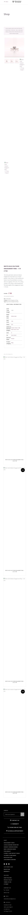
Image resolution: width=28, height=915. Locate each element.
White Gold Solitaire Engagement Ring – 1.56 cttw (14, 460)
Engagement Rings (9, 842)
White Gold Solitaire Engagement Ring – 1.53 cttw (14, 682)
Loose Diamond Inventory (11, 844)
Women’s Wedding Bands (11, 847)
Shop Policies (8, 877)
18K (12, 321)
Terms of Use (7, 882)
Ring (7, 301)
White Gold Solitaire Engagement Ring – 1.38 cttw (14, 792)
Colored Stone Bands (10, 855)
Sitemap (6, 884)
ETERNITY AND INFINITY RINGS (12, 853)
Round (12, 338)
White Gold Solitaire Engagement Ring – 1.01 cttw (14, 571)
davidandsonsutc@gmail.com (10, 898)
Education (7, 869)
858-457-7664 (6, 892)
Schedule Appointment (15, 831)
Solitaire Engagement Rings (13, 300)
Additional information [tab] (13, 304)
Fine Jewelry (7, 851)
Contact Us (15, 820)
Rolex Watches (8, 857)
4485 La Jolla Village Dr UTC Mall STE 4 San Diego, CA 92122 (8, 909)
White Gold (13, 316)
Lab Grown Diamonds (10, 859)
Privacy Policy (8, 879)
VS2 (12, 324)
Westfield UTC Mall (7, 905)
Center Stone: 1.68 (15, 327)
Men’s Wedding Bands (10, 849)
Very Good (13, 335)
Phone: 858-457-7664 (15, 827)
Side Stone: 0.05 (15, 329)
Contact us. (12, 296)
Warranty (15, 824)
